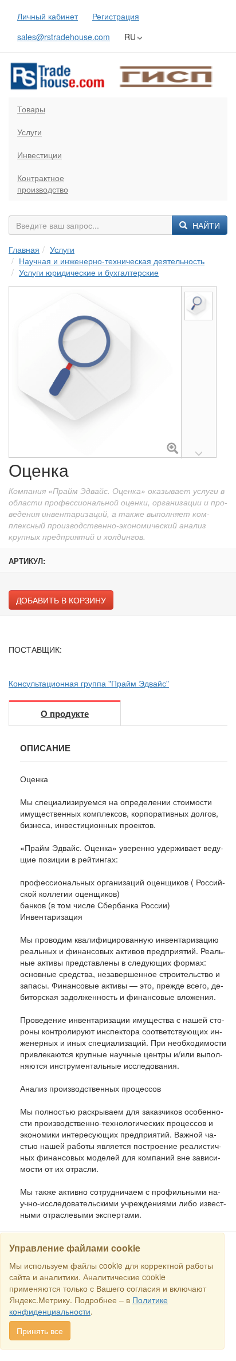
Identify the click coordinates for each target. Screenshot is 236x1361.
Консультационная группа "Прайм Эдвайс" (89, 683)
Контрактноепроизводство (42, 183)
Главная (24, 249)
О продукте (65, 713)
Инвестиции (39, 154)
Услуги (29, 132)
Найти (205, 225)
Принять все (40, 1330)
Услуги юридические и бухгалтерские (89, 272)
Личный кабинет (47, 16)
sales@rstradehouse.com (63, 36)
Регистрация (115, 16)
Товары (31, 109)
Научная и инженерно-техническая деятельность (111, 260)
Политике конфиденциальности (88, 1305)
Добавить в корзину (61, 600)
